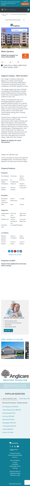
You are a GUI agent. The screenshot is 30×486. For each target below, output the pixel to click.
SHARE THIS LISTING (15, 255)
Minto (4, 15)
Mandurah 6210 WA (8, 419)
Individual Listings (15, 473)
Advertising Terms (15, 466)
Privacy (15, 462)
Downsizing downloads (15, 455)
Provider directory (15, 453)
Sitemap (15, 468)
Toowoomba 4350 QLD (9, 426)
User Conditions (15, 460)
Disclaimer (15, 464)
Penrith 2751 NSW (7, 432)
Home (2, 14)
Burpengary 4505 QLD (9, 423)
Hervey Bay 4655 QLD (8, 413)
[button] (15, 30)
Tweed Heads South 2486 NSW (11, 410)
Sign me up (25, 4)
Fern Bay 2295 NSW (8, 416)
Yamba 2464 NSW (7, 429)
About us (15, 457)
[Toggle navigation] (2, 9)
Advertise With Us (15, 471)
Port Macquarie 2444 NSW (10, 407)
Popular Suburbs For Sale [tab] (10, 398)
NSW (7, 14)
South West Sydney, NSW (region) (18, 14)
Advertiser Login (15, 475)
